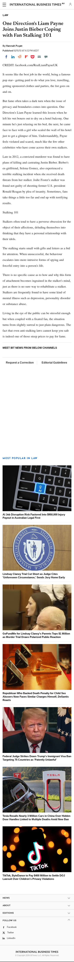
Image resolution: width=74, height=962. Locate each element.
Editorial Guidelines (54, 362)
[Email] (39, 57)
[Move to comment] (46, 57)
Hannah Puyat (14, 45)
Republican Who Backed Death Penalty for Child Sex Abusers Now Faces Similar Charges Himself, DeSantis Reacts (36, 696)
